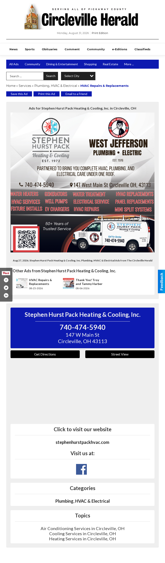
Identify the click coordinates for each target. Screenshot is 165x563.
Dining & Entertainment (62, 64)
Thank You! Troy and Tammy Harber (89, 282)
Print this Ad (46, 94)
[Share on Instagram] (6, 295)
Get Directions (45, 354)
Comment (72, 49)
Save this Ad (19, 94)
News (13, 49)
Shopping (90, 64)
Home (10, 86)
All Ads (14, 64)
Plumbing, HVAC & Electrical (55, 86)
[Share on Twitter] (6, 288)
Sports (30, 49)
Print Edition (100, 33)
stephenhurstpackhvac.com (82, 442)
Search (50, 76)
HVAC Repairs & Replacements (40, 282)
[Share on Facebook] (6, 280)
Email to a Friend (76, 94)
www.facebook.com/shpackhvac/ (81, 469)
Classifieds (142, 49)
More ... (129, 64)
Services (25, 86)
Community (96, 49)
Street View (119, 354)
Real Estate (110, 64)
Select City (71, 76)
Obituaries (49, 49)
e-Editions (119, 49)
